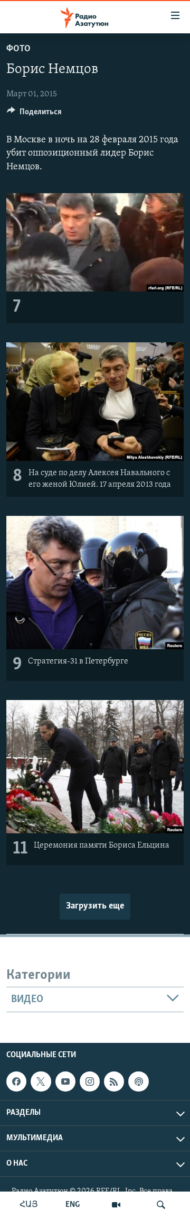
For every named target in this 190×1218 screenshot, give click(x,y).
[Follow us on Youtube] (65, 1081)
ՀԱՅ (29, 1205)
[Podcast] (138, 1081)
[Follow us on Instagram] (90, 1081)
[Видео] (116, 1205)
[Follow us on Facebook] (16, 1081)
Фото (18, 49)
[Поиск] (161, 1205)
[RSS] (114, 1081)
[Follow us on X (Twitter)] (41, 1081)
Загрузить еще (95, 906)
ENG (72, 1205)
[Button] (34, 114)
